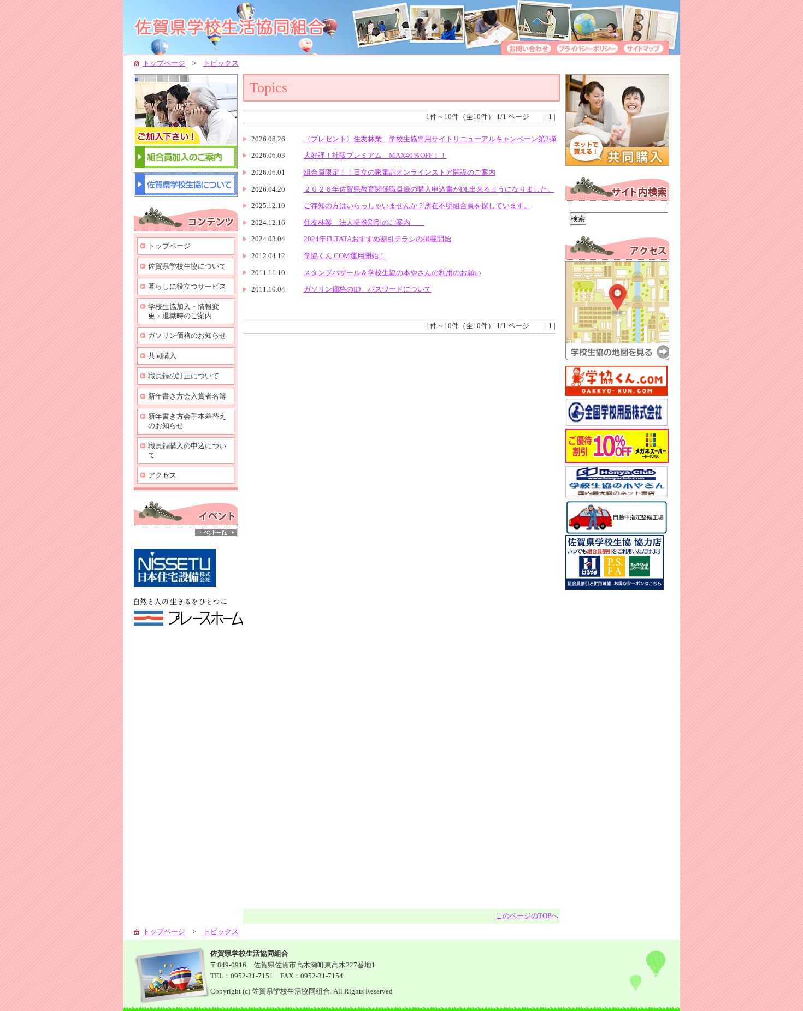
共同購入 (162, 356)
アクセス (162, 475)
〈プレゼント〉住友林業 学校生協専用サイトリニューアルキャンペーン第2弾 (430, 139)
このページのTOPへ (526, 916)
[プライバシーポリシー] (587, 52)
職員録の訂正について (183, 376)
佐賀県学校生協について (187, 266)
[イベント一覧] (216, 535)
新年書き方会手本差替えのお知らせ (187, 421)
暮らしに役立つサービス (187, 286)
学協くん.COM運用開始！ (345, 256)
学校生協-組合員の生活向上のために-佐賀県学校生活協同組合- (243, 27)
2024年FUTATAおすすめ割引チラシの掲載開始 (377, 239)
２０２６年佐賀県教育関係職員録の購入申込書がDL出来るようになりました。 (429, 189)
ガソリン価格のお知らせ (187, 335)
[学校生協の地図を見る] (617, 358)
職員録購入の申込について (187, 450)
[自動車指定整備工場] (616, 532)
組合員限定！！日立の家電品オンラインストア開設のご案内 (399, 172)
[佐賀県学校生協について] (186, 194)
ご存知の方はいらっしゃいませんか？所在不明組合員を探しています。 (417, 205)
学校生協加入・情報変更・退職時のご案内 (183, 311)
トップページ (164, 63)
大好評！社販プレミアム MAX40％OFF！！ (375, 155)
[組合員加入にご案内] (186, 167)
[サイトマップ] (645, 52)
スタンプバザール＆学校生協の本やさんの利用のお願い (392, 273)
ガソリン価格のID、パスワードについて (368, 289)
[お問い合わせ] (527, 52)
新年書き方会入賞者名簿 (187, 396)
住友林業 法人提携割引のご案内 (364, 222)
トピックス (221, 63)
